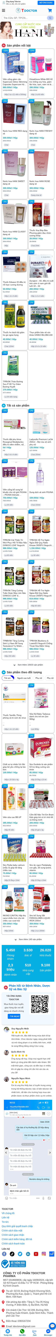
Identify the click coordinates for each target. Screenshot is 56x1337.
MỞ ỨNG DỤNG (45, 3)
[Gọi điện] (22, 1331)
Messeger (48, 1335)
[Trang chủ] (8, 1331)
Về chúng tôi (8, 1213)
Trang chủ (8, 1335)
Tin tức (5, 1222)
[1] (50, 18)
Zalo (34, 1335)
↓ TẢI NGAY (14, 1016)
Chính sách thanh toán (13, 1243)
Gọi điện (22, 1335)
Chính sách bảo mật (12, 1230)
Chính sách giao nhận (13, 1235)
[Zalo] (35, 1331)
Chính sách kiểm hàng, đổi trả (17, 1239)
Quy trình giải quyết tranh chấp (17, 1226)
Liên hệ (5, 1217)
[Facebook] (48, 1331)
